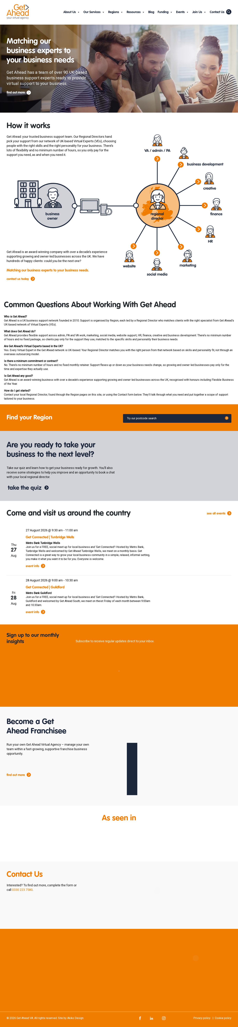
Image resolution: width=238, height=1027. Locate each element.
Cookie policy (223, 1018)
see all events (216, 513)
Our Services (92, 12)
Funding (163, 12)
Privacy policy (201, 1018)
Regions (113, 12)
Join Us (197, 12)
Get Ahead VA (25, 1018)
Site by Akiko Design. (71, 1018)
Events (180, 12)
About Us (69, 12)
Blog (151, 12)
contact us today (18, 279)
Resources (134, 12)
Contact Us (217, 12)
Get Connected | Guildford (45, 587)
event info (32, 566)
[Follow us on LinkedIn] (151, 1018)
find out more (16, 92)
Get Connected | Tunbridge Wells (50, 537)
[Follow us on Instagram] (164, 1018)
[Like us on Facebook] (140, 1018)
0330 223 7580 (22, 890)
